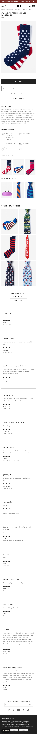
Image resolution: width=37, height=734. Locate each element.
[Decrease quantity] (4, 88)
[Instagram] (9, 710)
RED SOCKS (17, 9)
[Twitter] (28, 710)
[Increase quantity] (13, 88)
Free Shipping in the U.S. (18, 94)
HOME (3, 9)
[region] (18, 47)
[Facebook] (23, 710)
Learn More (33, 1)
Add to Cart (18, 81)
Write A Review (18, 300)
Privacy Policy (19, 726)
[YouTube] (18, 710)
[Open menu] (2, 5)
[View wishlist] (29, 5)
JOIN (29, 705)
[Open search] (5, 5)
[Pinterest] (14, 710)
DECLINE (23, 730)
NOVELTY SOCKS (26, 9)
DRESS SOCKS (9, 9)
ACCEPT (14, 730)
